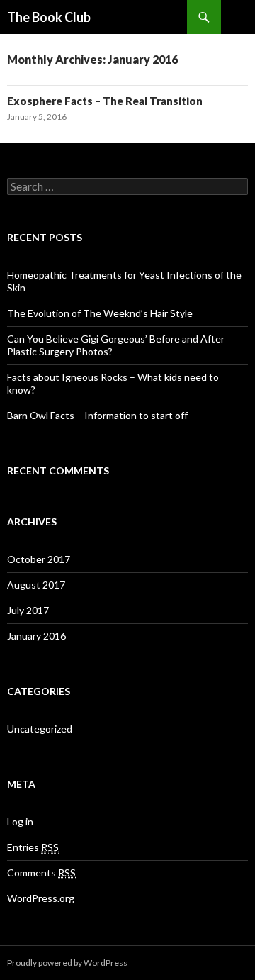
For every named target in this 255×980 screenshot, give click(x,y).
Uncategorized (39, 729)
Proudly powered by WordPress (67, 962)
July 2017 (28, 610)
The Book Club (49, 17)
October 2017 (38, 559)
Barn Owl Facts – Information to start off (97, 415)
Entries (33, 847)
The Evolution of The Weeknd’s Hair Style (100, 313)
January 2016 (36, 636)
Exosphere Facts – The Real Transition (105, 100)
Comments (41, 873)
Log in (20, 821)
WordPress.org (40, 898)
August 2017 (36, 585)
